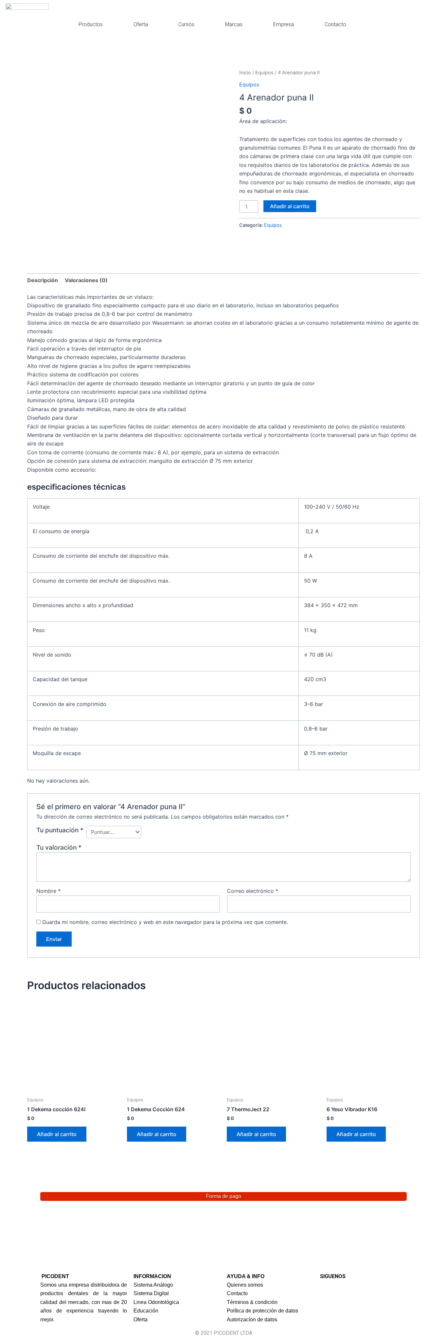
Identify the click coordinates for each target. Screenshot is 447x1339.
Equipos (264, 73)
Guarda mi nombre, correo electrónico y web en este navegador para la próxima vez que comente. (165, 922)
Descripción (42, 280)
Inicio (245, 73)
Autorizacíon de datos (252, 1319)
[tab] (42, 280)
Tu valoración (58, 847)
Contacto (335, 24)
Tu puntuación (59, 830)
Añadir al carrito (290, 206)
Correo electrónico (252, 891)
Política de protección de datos (262, 1310)
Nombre (48, 891)
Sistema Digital (151, 1293)
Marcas (233, 24)
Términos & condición (252, 1302)
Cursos (186, 24)
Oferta (141, 24)
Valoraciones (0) (86, 280)
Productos (91, 24)
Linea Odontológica (156, 1302)
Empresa (283, 24)
